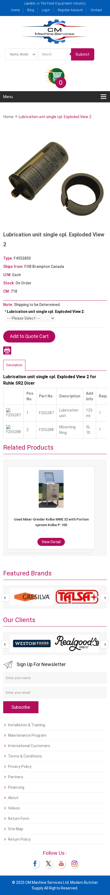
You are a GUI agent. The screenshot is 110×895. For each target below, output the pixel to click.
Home (15, 10)
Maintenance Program (27, 735)
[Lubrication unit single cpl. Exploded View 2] (55, 178)
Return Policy (19, 839)
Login (46, 10)
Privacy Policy (20, 766)
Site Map (15, 829)
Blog (30, 10)
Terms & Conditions (25, 756)
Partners (15, 777)
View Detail (94, 542)
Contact (96, 10)
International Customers (29, 746)
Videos (14, 808)
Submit (83, 54)
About (13, 798)
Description (14, 365)
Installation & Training (26, 725)
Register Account (70, 10)
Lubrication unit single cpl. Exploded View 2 (55, 117)
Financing (16, 787)
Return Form (18, 818)
